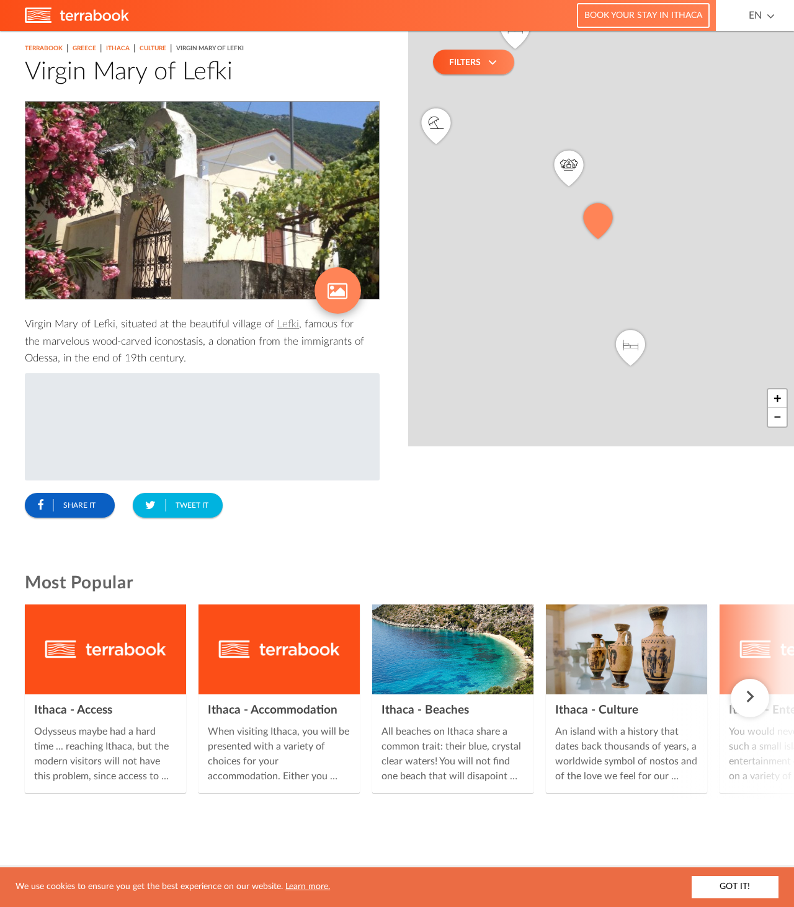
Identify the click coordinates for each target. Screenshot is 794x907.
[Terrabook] (77, 20)
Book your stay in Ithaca (643, 15)
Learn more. (307, 886)
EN (755, 15)
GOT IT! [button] (735, 886)
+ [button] (778, 398)
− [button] (778, 417)
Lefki (288, 324)
